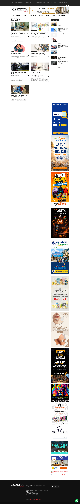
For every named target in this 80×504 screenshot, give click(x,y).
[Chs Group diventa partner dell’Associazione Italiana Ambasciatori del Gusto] (40, 67)
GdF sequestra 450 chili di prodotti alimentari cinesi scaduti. (20, 95)
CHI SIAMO (12, 2)
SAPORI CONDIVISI (60, 2)
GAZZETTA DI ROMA (39, 2)
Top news (12, 51)
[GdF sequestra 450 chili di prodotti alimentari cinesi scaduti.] (20, 89)
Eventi (29, 15)
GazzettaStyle (36, 15)
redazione (12, 36)
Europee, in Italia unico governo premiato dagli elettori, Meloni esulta (63, 29)
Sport (57, 15)
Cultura (24, 15)
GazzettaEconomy (34, 30)
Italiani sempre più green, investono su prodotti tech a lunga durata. (19, 33)
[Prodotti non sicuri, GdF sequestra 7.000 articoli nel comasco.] (20, 67)
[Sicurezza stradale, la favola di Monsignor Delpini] (54, 24)
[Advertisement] (60, 77)
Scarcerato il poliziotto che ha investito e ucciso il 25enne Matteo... (63, 57)
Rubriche (63, 15)
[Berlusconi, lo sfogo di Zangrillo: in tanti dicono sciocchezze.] (54, 52)
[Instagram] (66, 5)
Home (13, 15)
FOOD (42, 15)
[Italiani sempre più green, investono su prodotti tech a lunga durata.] (20, 26)
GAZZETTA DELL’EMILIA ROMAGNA (30, 2)
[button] (63, 5)
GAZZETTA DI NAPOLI (46, 2)
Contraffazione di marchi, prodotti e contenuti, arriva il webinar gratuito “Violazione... (39, 33)
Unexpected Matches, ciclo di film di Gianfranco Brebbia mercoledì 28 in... (63, 62)
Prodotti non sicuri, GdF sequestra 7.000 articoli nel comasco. (19, 73)
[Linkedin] (68, 5)
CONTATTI (65, 2)
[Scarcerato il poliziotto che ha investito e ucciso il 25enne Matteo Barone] (54, 57)
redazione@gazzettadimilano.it (35, 499)
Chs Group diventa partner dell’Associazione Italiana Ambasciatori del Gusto (37, 74)
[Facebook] (64, 5)
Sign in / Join (22, 0)
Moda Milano (33, 70)
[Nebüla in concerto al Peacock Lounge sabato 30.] (54, 35)
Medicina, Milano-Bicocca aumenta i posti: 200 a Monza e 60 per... (63, 46)
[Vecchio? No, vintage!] (20, 48)
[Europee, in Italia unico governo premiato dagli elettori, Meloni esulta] (54, 30)
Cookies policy (28, 495)
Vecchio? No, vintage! (16, 53)
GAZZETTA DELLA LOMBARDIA (19, 2)
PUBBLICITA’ (12, 3)
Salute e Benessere (50, 15)
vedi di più (59, 67)
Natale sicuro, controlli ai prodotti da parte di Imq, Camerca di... (39, 54)
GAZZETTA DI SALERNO (53, 2)
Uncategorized (13, 30)
